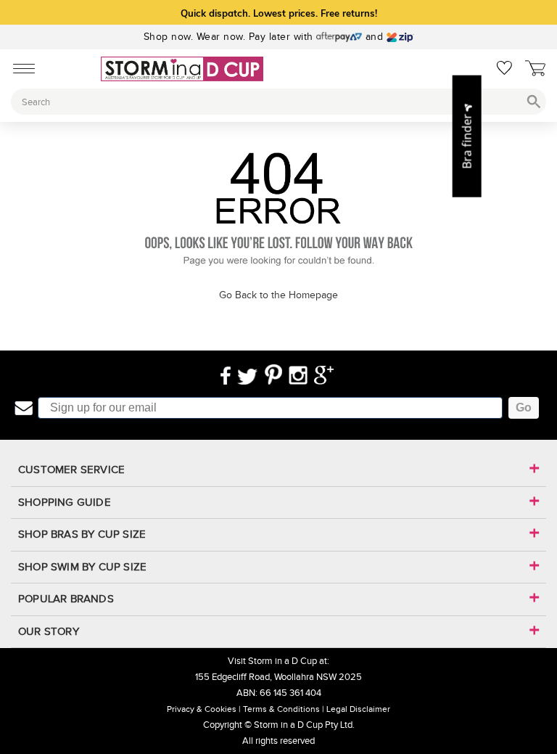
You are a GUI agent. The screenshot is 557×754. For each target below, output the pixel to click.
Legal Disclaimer (358, 709)
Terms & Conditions (281, 709)
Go (524, 407)
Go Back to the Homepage (278, 295)
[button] (467, 136)
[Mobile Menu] (20, 67)
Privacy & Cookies (201, 709)
